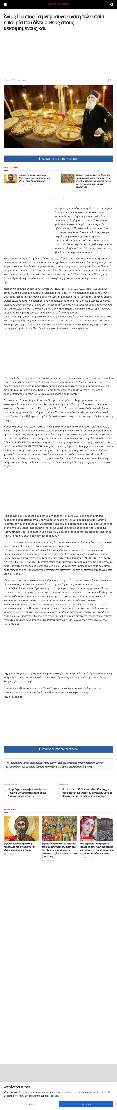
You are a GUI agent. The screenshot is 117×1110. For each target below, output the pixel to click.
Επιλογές (31, 1104)
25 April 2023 (9, 80)
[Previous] (55, 198)
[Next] (61, 198)
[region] (58, 1096)
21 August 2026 (26, 185)
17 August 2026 (87, 857)
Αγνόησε (86, 1104)
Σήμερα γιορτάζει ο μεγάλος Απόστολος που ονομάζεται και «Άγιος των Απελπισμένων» (34, 178)
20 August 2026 (83, 191)
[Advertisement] (29, 54)
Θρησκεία (22, 80)
